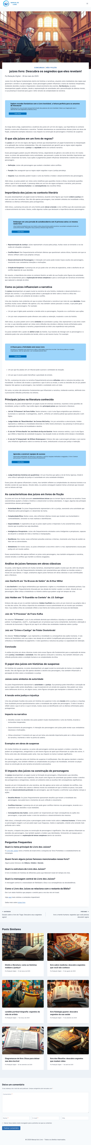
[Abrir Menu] (87, 3)
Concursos (39, 67)
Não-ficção (51, 67)
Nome (5, 1118)
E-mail (35, 1118)
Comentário (7, 1094)
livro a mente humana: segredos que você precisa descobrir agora (71, 914)
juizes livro (21, 902)
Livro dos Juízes (12, 851)
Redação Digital (14, 76)
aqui (10, 897)
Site (63, 1118)
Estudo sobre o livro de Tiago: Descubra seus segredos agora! (22, 914)
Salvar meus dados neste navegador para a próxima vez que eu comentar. (28, 1123)
